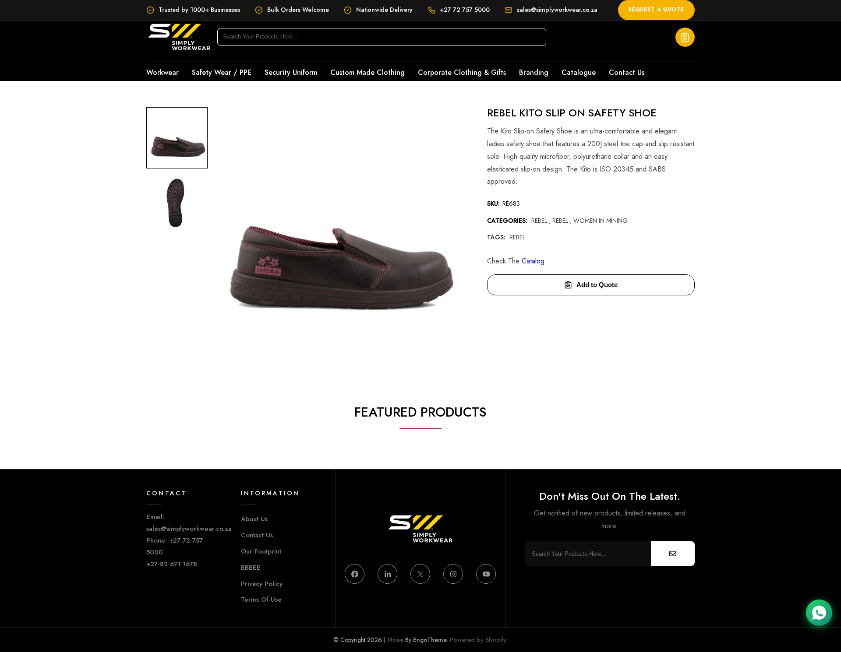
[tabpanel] (177, 140)
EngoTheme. (430, 639)
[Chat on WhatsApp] (819, 612)
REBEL (561, 220)
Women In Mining (600, 220)
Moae (395, 639)
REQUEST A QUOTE (656, 10)
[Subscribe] (673, 553)
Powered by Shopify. (478, 639)
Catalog (533, 261)
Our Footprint (261, 551)
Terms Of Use (261, 599)
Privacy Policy (262, 584)
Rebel (540, 220)
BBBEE (251, 567)
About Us (254, 519)
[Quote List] (685, 37)
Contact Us (257, 535)
